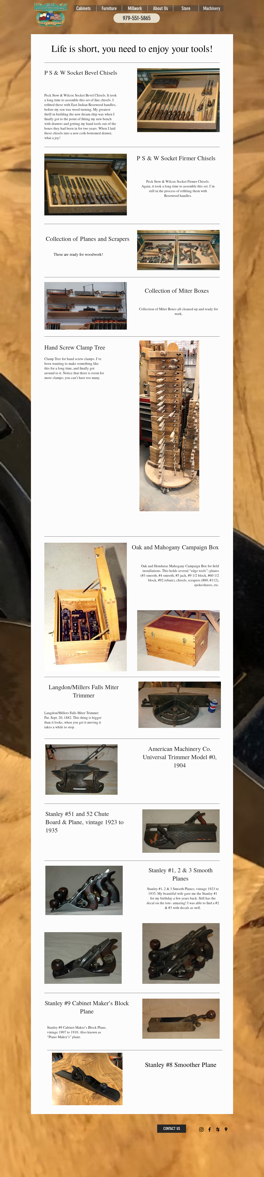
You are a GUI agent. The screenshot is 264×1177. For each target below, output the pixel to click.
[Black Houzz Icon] (218, 1129)
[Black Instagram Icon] (201, 1129)
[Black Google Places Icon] (226, 1129)
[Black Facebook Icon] (209, 1129)
